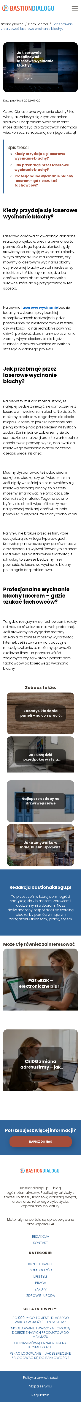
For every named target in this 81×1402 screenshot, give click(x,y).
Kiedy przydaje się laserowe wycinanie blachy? (39, 156)
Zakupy (41, 1289)
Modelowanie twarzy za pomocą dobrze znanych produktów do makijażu (40, 1332)
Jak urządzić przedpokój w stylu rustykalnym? (40, 757)
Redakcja (40, 1236)
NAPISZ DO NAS (40, 1142)
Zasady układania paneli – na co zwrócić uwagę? (40, 713)
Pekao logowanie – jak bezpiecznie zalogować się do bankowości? (40, 1355)
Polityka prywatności (40, 1377)
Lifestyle (40, 1276)
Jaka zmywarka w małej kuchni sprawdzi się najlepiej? (40, 845)
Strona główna (12, 24)
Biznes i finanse (40, 1263)
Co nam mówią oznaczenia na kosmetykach (40, 1345)
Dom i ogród (38, 24)
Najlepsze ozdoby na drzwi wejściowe (41, 801)
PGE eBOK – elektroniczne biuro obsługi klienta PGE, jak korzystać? (40, 983)
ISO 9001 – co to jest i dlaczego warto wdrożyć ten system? (40, 1319)
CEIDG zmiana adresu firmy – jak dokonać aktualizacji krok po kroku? (40, 1064)
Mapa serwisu (40, 1386)
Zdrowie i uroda (40, 1295)
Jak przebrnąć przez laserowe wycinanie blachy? (41, 167)
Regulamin (40, 1395)
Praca (40, 1282)
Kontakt (40, 1242)
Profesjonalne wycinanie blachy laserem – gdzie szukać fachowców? (43, 181)
